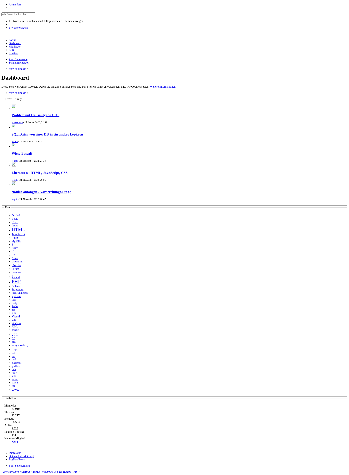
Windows (16, 323)
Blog (11, 49)
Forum (12, 40)
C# (13, 255)
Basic (15, 218)
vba (13, 385)
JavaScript (18, 234)
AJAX (16, 215)
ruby (14, 372)
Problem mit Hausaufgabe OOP (35, 115)
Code (15, 222)
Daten (15, 258)
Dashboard (15, 43)
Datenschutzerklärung (21, 456)
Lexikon (13, 53)
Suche (15, 306)
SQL (14, 299)
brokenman (17, 122)
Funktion (16, 272)
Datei (15, 225)
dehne (15, 141)
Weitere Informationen (163, 86)
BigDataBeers (17, 459)
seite (14, 375)
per (13, 356)
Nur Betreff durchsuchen (27, 21)
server (15, 379)
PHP (16, 281)
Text (14, 309)
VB (14, 312)
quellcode (16, 362)
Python (16, 296)
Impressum (15, 452)
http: (15, 349)
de (13, 338)
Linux (15, 237)
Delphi (16, 265)
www (15, 389)
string (15, 382)
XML (15, 326)
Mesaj (15, 441)
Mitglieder (15, 46)
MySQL (16, 241)
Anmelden (15, 4)
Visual (16, 316)
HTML (18, 229)
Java (16, 276)
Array (15, 247)
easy (14, 341)
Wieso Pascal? (22, 153)
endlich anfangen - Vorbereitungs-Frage (41, 192)
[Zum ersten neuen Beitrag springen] (14, 107)
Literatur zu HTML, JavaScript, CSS (40, 173)
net (13, 353)
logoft (15, 160)
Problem (16, 286)
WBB (14, 320)
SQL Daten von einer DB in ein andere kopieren (47, 134)
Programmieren (20, 292)
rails (14, 369)
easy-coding (20, 345)
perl (14, 359)
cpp (14, 333)
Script (15, 303)
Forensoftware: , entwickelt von (40, 471)
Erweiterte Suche (18, 27)
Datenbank (17, 261)
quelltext (16, 366)
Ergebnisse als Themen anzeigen (64, 21)
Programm (17, 289)
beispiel (15, 329)
